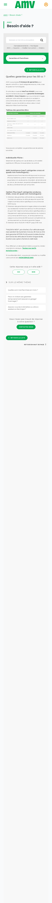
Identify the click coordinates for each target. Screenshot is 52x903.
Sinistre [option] (41, 48)
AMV (6, 15)
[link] (26, 327)
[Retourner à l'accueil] (25, 4)
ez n (27, 248)
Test (24, 248)
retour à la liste (36, 70)
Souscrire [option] (16, 48)
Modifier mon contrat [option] (29, 48)
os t (30, 248)
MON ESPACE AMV (26, 258)
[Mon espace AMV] (46, 4)
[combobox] (26, 40)
